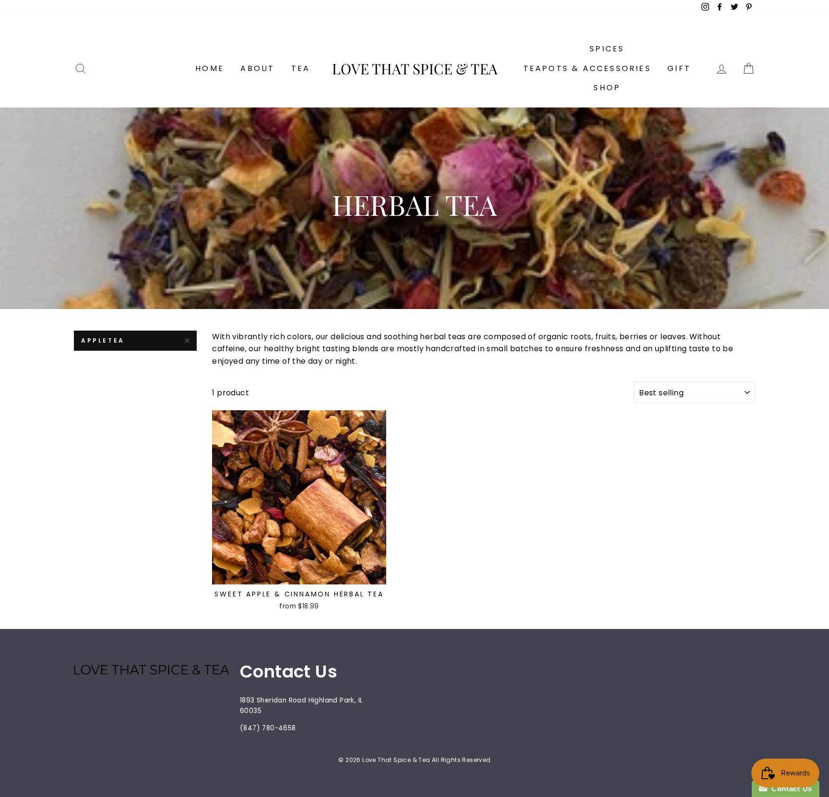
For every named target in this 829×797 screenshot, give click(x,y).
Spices (607, 48)
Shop (606, 87)
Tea (300, 68)
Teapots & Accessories (587, 68)
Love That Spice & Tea (414, 68)
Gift (679, 68)
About (257, 68)
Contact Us (789, 789)
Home (209, 68)
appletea (103, 340)
